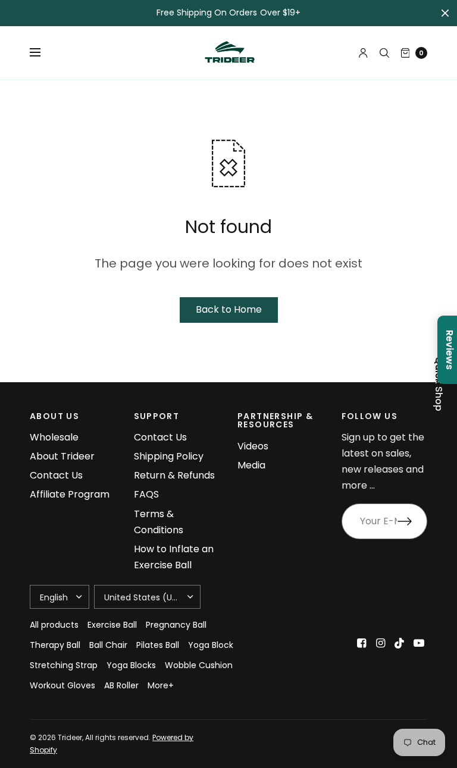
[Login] (363, 53)
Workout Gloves (62, 685)
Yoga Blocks (131, 665)
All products (54, 625)
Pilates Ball (157, 645)
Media (251, 465)
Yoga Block (210, 645)
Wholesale (54, 437)
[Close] (445, 13)
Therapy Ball (55, 645)
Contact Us (56, 475)
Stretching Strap (64, 665)
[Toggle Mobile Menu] (43, 53)
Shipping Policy (169, 456)
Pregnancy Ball (176, 625)
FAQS (146, 494)
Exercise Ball (112, 625)
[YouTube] (419, 643)
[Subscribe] (412, 521)
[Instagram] (380, 643)
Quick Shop (438, 384)
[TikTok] (400, 643)
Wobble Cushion (199, 665)
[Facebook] (361, 643)
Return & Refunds (174, 475)
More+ (161, 685)
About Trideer (62, 456)
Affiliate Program (69, 494)
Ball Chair (108, 645)
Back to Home (229, 309)
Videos (252, 446)
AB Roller (121, 685)
